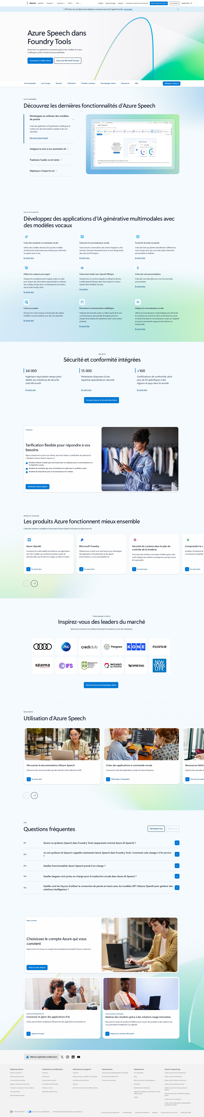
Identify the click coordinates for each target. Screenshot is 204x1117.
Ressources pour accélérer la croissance (85, 1076)
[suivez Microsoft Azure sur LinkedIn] (73, 1056)
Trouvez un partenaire (109, 1080)
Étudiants (137, 1084)
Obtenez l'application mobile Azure (43, 1057)
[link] (30, 84)
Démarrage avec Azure (159, 3)
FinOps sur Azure (47, 1088)
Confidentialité (127, 1112)
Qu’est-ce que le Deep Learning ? (175, 1084)
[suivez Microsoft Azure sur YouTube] (79, 1056)
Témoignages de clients (17, 1095)
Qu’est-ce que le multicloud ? (173, 1076)
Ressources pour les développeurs (144, 1080)
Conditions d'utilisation (142, 1112)
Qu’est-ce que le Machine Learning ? (176, 1080)
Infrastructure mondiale (17, 1080)
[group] (48, 554)
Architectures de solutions (81, 1080)
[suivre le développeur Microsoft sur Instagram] (68, 1056)
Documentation (139, 1073)
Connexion (174, 3)
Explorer (41, 3)
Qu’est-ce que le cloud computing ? (175, 1073)
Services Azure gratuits (49, 1080)
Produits (50, 3)
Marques (155, 1112)
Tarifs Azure (45, 1076)
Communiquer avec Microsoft (110, 1112)
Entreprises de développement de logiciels (115, 1073)
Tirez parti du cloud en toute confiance (22, 1088)
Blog (135, 1076)
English (100, 3)
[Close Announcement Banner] (177, 9)
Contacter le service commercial (137, 3)
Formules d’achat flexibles (50, 1084)
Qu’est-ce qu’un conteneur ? (173, 1099)
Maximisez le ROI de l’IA (49, 1091)
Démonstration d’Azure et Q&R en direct (85, 1088)
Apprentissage (110, 3)
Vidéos (136, 1097)
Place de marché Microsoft (110, 1076)
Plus (77, 3)
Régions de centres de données (19, 1084)
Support (120, 3)
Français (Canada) (19, 1111)
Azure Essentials (15, 1091)
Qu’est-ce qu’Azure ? (16, 1073)
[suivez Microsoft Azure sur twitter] (62, 1056)
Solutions (60, 3)
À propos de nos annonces (169, 1112)
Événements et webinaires (142, 1088)
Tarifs (70, 3)
